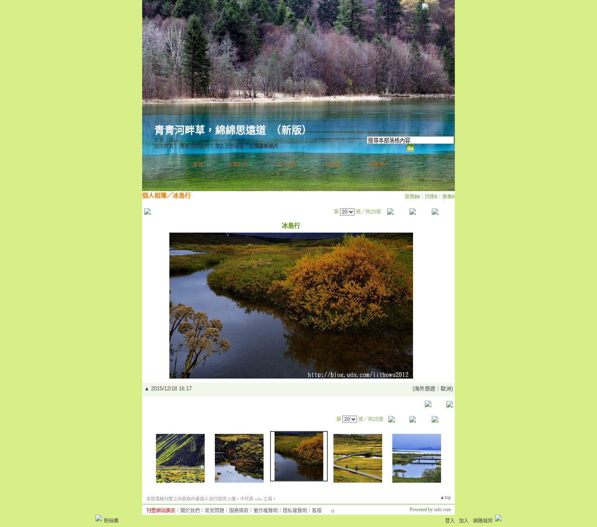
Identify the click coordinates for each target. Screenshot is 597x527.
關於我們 (190, 511)
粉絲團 (111, 521)
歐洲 (446, 388)
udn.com (442, 509)
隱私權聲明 (295, 511)
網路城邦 (440, 6)
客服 (317, 511)
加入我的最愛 (229, 146)
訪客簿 (332, 165)
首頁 (198, 165)
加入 (464, 521)
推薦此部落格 (194, 146)
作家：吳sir (166, 140)
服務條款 (239, 511)
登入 (450, 521)
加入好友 (164, 146)
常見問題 (214, 511)
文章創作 (237, 165)
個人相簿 (286, 165)
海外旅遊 (424, 388)
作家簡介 (379, 165)
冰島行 (182, 195)
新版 (291, 130)
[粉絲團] (98, 518)
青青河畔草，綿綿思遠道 (210, 130)
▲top (445, 497)
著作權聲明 (265, 511)
